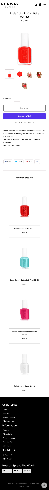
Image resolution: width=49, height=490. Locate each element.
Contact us (7, 446)
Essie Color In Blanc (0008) (24, 386)
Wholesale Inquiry (9, 421)
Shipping (6, 413)
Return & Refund (9, 417)
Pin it (28, 471)
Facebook (8, 455)
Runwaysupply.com (24, 486)
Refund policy (8, 442)
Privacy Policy (8, 434)
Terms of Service (9, 438)
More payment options (24, 122)
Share (19, 471)
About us (6, 430)
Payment (6, 409)
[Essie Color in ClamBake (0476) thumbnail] (9, 74)
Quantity (6, 99)
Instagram (8, 459)
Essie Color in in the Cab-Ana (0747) (24, 280)
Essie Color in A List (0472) (24, 228)
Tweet (8, 471)
